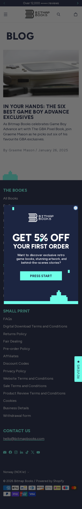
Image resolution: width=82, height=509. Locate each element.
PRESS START (41, 276)
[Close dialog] (75, 208)
